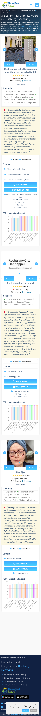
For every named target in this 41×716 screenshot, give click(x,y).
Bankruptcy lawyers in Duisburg (15, 675)
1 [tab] (18, 59)
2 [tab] (20, 59)
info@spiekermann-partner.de (18, 174)
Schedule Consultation (16, 169)
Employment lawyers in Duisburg (15, 685)
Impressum (5, 709)
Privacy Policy (29, 707)
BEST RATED (5, 10)
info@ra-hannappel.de (14, 371)
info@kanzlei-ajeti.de (14, 559)
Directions (27, 81)
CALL (9, 64)
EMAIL (32, 64)
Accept (25, 711)
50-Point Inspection (26, 26)
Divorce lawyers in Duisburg (13, 681)
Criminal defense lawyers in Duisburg (17, 678)
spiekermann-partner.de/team (18, 180)
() (26, 75)
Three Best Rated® (16, 714)
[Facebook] (2, 706)
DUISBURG (14, 10)
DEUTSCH (5, 12)
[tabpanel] (20, 50)
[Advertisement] (20, 634)
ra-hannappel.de (13, 377)
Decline (33, 711)
